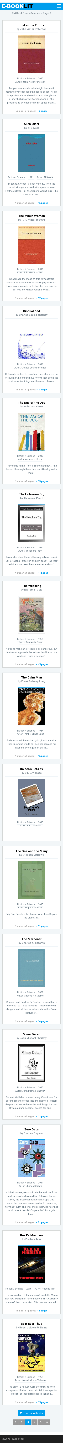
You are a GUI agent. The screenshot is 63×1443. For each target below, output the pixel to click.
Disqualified (31, 311)
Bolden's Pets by (31, 768)
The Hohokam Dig (31, 494)
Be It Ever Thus (31, 1323)
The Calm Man (31, 677)
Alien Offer (31, 123)
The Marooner (31, 939)
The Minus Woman (31, 215)
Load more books (32, 1413)
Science (31, 78)
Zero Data (31, 1129)
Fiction (20, 78)
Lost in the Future (31, 25)
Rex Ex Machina (31, 1235)
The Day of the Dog (31, 402)
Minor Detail (31, 1034)
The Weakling (31, 585)
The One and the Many (31, 851)
